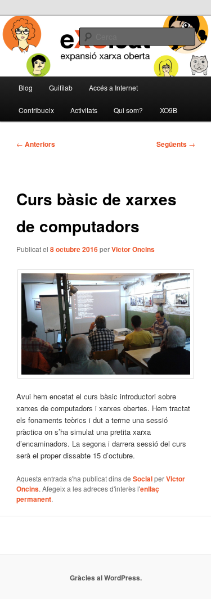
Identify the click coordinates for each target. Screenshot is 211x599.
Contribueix (36, 110)
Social (142, 479)
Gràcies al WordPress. (106, 578)
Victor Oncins (133, 249)
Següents (175, 144)
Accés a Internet (113, 87)
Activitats (83, 110)
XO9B (168, 110)
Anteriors (35, 144)
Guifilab (61, 87)
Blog (26, 87)
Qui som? (128, 110)
